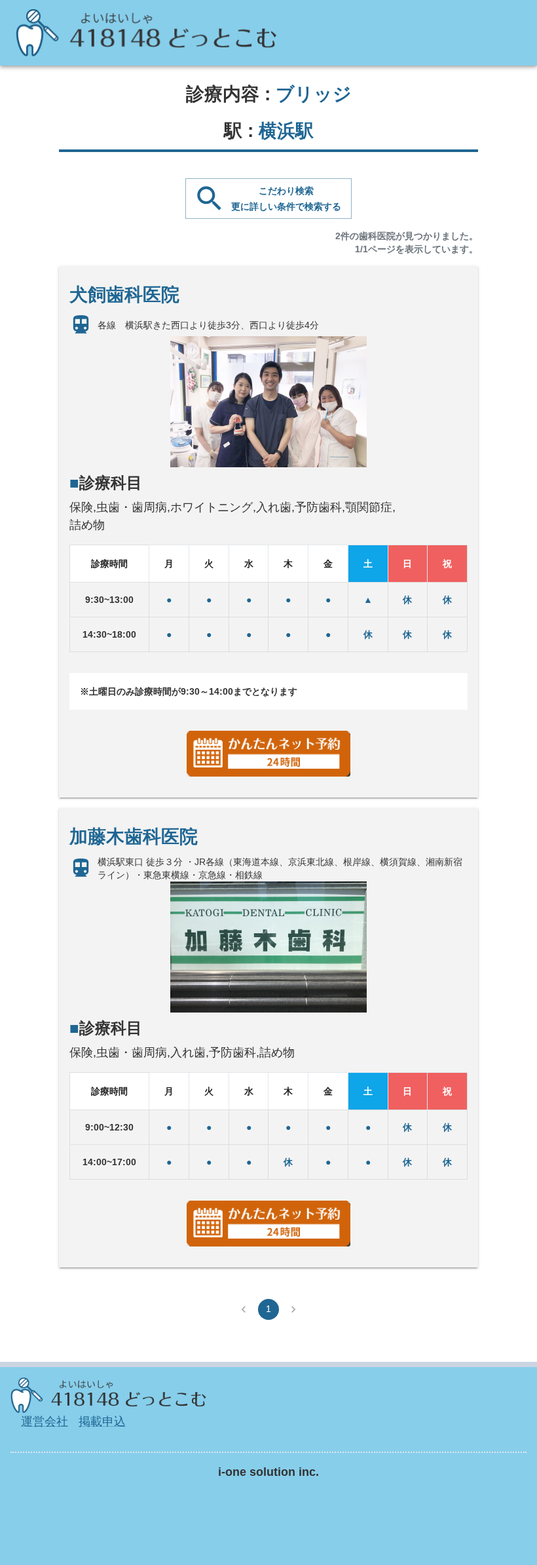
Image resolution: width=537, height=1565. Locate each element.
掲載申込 (102, 1421)
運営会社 (44, 1421)
